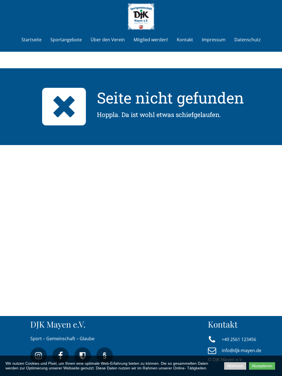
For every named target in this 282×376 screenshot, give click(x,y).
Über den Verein (108, 40)
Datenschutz (247, 40)
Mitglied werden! (151, 40)
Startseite (31, 40)
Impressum (214, 40)
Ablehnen (235, 366)
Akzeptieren (262, 366)
